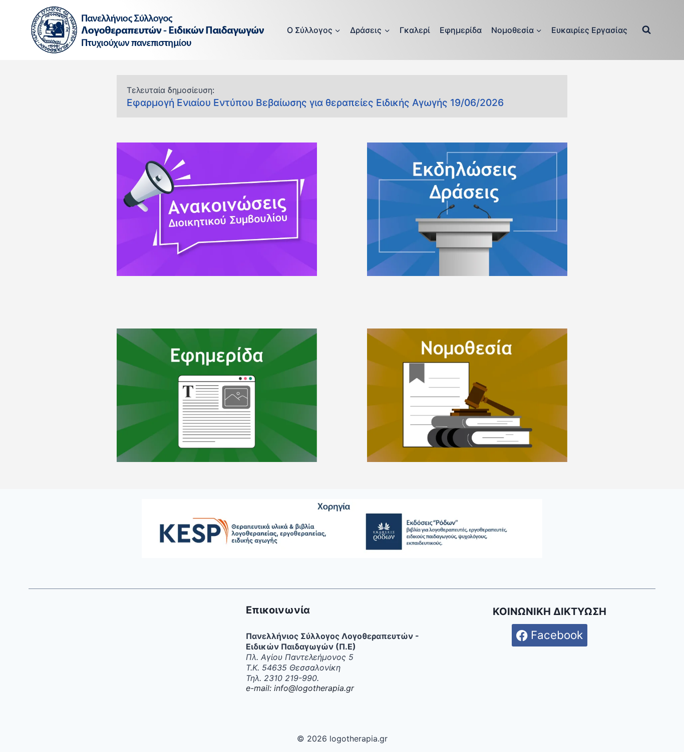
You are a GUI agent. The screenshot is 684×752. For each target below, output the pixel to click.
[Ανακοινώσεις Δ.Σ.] (217, 209)
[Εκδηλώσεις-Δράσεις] (467, 209)
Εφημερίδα (461, 30)
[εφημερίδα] (217, 395)
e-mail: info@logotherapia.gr (300, 688)
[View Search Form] (646, 30)
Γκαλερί (415, 30)
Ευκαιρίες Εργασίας (589, 30)
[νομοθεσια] (467, 395)
